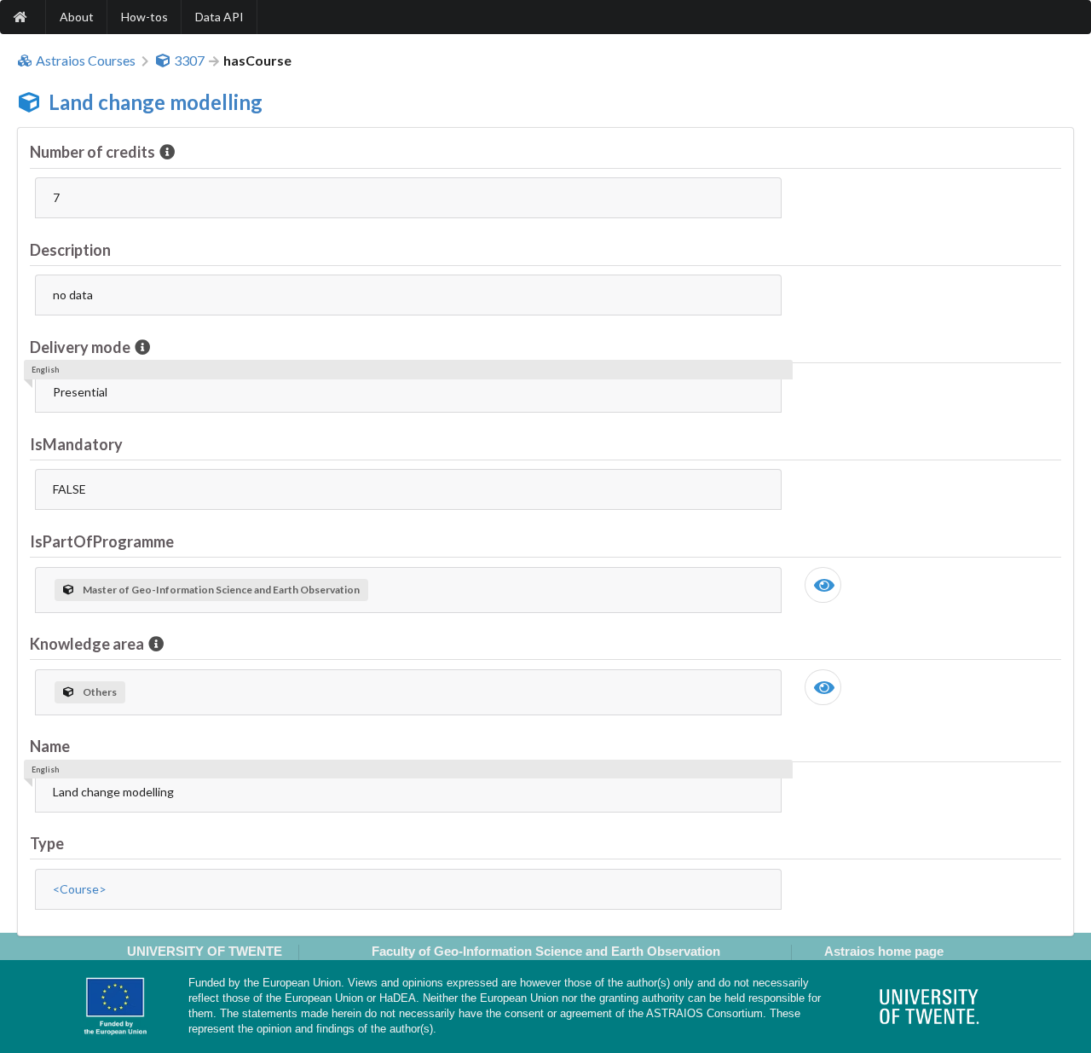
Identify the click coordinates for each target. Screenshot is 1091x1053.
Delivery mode (80, 347)
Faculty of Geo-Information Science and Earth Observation (546, 951)
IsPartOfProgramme (102, 541)
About (77, 16)
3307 (189, 60)
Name (50, 746)
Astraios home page (884, 951)
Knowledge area (87, 643)
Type (47, 843)
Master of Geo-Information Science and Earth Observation (221, 589)
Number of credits (92, 151)
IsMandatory (76, 444)
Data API (219, 16)
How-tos (144, 16)
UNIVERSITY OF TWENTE (204, 951)
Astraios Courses (86, 60)
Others (100, 692)
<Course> (80, 889)
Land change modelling (156, 102)
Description (70, 249)
